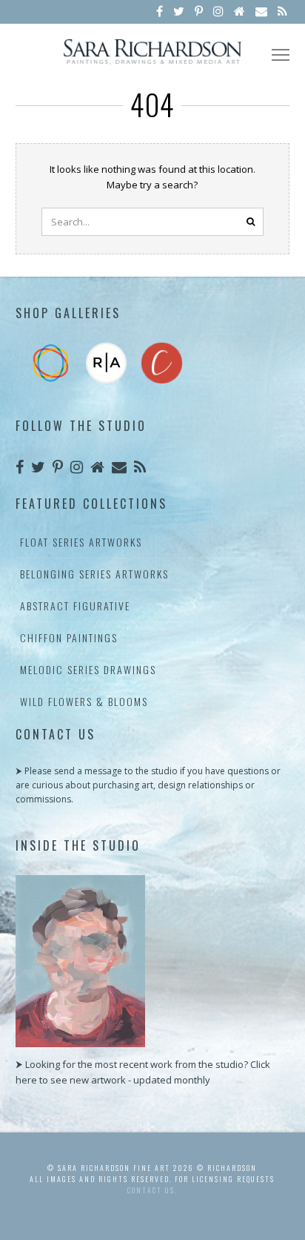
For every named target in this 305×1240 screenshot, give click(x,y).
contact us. (152, 1190)
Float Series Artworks (81, 542)
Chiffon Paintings (69, 637)
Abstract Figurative (75, 605)
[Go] (251, 221)
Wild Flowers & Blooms (84, 701)
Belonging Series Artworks (94, 573)
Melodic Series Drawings (88, 669)
